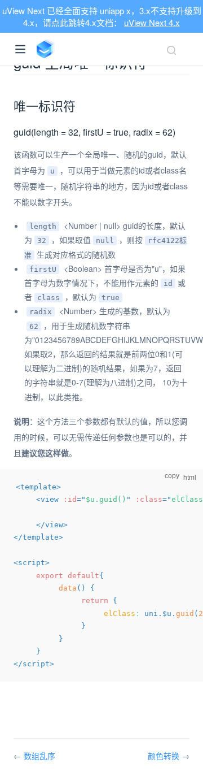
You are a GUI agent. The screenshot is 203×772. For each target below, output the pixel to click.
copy (172, 476)
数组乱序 (39, 755)
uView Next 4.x (152, 22)
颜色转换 (165, 755)
